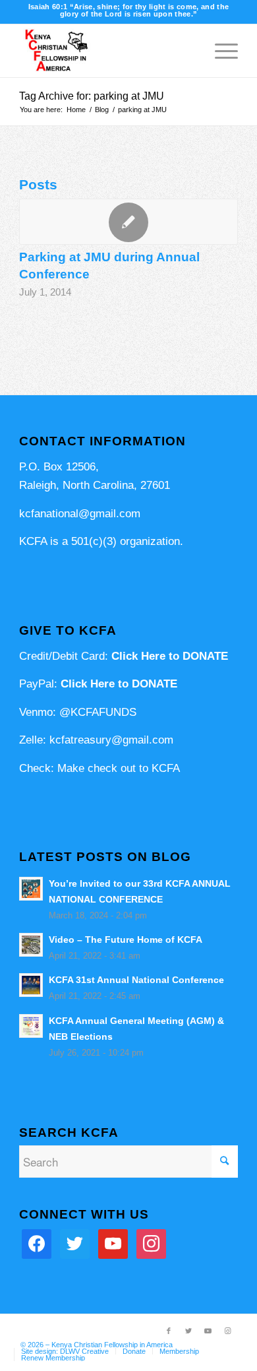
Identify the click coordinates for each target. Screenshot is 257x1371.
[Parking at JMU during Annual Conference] (128, 222)
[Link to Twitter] (188, 1331)
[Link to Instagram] (228, 1331)
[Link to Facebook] (169, 1331)
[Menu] (220, 50)
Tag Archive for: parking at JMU (91, 96)
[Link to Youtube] (208, 1331)
